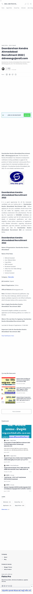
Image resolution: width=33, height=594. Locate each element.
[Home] (3, 8)
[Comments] (30, 462)
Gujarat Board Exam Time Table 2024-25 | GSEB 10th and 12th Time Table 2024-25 (16, 468)
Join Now (27, 115)
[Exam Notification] (15, 465)
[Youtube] (9, 586)
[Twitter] (7, 586)
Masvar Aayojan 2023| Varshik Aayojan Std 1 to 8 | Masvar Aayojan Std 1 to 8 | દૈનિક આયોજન (17, 488)
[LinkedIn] (11, 586)
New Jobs (11, 277)
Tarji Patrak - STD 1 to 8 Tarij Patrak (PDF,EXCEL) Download (15, 478)
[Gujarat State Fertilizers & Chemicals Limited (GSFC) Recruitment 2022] (8, 381)
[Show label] (5, 509)
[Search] (28, 4)
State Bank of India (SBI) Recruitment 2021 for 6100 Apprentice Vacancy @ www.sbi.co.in (17, 444)
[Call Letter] (23, 8)
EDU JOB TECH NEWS (10, 4)
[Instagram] (5, 586)
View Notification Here (8, 335)
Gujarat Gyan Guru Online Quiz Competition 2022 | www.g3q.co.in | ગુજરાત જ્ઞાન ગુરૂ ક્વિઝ (17, 458)
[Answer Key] (16, 8)
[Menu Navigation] (2, 4)
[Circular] (12, 475)
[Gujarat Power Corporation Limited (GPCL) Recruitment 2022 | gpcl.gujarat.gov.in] (8, 400)
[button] (25, 4)
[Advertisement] (16, 28)
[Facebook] (2, 586)
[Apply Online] (9, 8)
